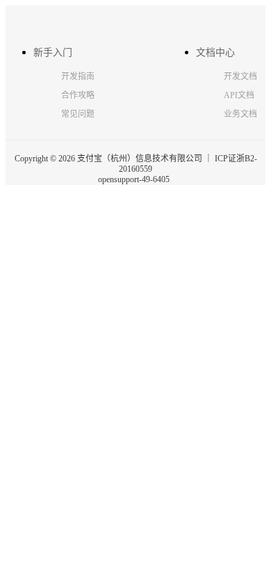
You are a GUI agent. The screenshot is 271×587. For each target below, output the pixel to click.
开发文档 (240, 76)
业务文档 (240, 114)
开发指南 (78, 76)
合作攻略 (78, 95)
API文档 (239, 95)
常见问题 (78, 114)
